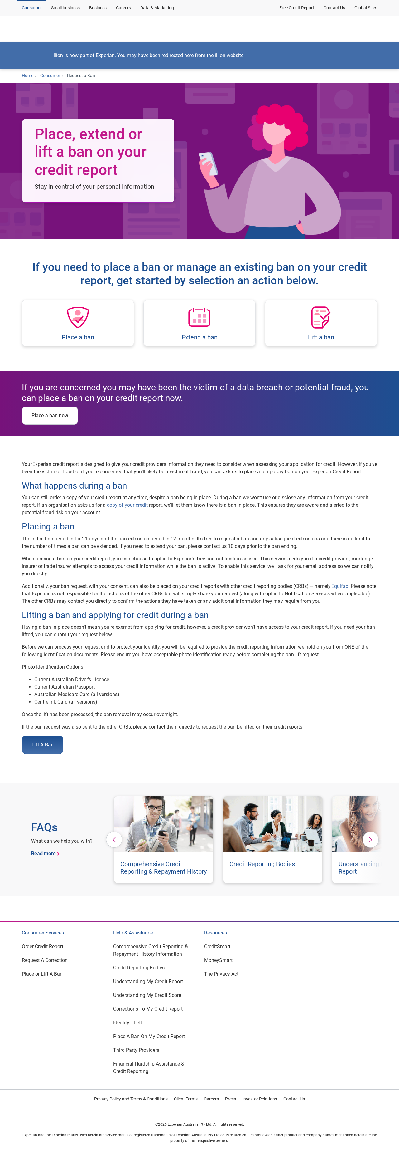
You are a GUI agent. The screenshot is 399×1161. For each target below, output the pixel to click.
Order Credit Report (42, 946)
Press (230, 1098)
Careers (123, 7)
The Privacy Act (221, 974)
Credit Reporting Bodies (139, 968)
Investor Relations (259, 1098)
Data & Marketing (157, 7)
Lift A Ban (42, 745)
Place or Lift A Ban (42, 974)
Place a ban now (49, 415)
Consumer (32, 7)
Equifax (339, 586)
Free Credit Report (296, 7)
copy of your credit (127, 505)
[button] (105, 29)
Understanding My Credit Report (148, 981)
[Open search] (371, 29)
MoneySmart (218, 960)
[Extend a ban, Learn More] (199, 323)
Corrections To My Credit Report (148, 1009)
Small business (65, 7)
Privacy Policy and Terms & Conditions (131, 1098)
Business (98, 7)
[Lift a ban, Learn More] (321, 323)
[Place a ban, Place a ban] (78, 323)
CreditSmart (217, 946)
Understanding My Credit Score (147, 995)
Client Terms (186, 1098)
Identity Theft (127, 1023)
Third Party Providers (136, 1050)
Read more (43, 853)
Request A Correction (45, 960)
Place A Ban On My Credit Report (149, 1036)
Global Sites (365, 7)
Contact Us (334, 7)
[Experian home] (52, 29)
